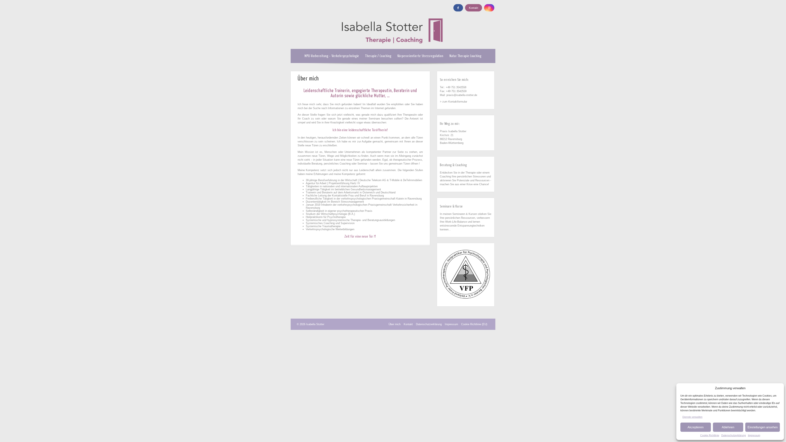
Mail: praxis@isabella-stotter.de (458, 95)
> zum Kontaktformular (453, 101)
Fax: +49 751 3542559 (453, 91)
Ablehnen (728, 427)
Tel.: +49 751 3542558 (453, 87)
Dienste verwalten (692, 417)
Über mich (394, 324)
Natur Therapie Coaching (465, 56)
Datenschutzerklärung (733, 435)
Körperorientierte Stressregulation (421, 56)
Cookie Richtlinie (709, 435)
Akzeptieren (696, 427)
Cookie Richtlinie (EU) (474, 324)
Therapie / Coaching (378, 56)
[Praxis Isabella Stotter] (393, 47)
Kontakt (473, 7)
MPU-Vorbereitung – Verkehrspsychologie (332, 56)
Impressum (754, 435)
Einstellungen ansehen (763, 427)
